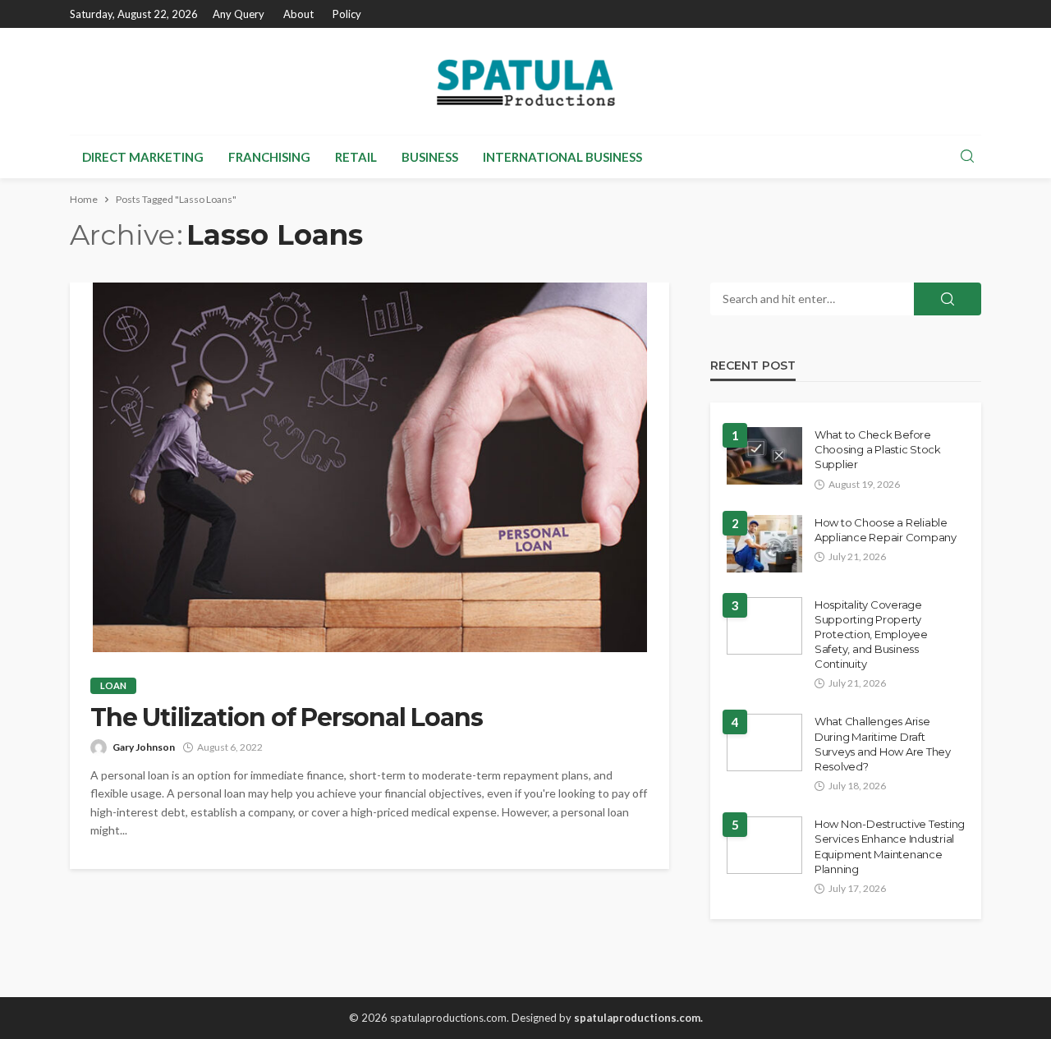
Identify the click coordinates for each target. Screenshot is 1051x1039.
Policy (347, 14)
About (298, 14)
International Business (562, 156)
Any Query (238, 14)
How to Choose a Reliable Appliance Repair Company (886, 530)
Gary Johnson (143, 747)
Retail (356, 156)
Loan (113, 685)
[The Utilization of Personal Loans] (369, 467)
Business (430, 156)
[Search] (967, 157)
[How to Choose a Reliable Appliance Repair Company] (764, 543)
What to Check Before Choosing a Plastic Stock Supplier (878, 449)
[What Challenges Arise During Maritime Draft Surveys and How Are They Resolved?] (764, 742)
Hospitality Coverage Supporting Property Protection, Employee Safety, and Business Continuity (871, 634)
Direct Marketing (143, 156)
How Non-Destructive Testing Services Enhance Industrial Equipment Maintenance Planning (890, 846)
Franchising (269, 156)
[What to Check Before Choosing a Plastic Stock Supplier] (764, 456)
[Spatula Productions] (525, 81)
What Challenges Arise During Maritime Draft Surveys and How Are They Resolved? (883, 744)
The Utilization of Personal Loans (286, 718)
